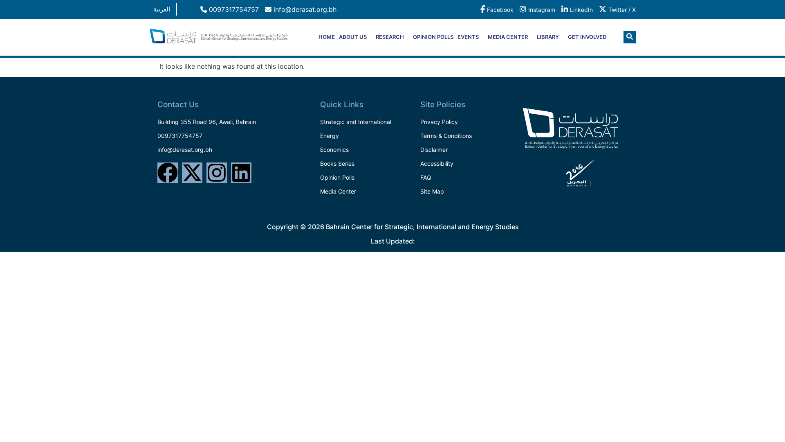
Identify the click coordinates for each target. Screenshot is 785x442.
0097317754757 (233, 9)
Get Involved (587, 37)
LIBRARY (548, 37)
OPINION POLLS (433, 37)
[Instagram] (216, 172)
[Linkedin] (241, 172)
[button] (630, 37)
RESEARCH (390, 37)
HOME (326, 37)
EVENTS (468, 37)
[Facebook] (167, 172)
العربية (161, 9)
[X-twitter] (192, 172)
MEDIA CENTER (508, 37)
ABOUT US (353, 37)
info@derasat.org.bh (303, 9)
